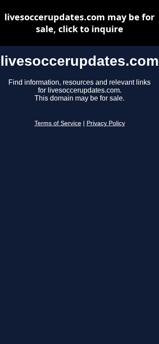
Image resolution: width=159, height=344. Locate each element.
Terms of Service (57, 123)
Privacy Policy (106, 123)
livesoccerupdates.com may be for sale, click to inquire (79, 23)
